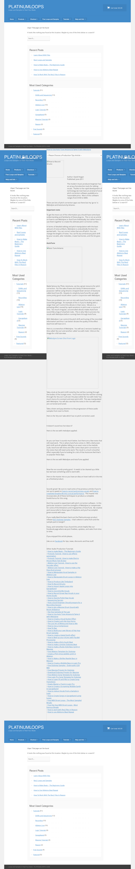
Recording (39, 100)
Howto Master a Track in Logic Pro (61, 684)
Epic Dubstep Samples (62, 519)
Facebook (59, 541)
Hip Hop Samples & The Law (59, 612)
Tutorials (66, 19)
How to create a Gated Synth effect (61, 635)
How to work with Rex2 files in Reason (62, 710)
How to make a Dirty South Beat (60, 642)
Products (21, 19)
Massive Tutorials (41, 119)
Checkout (33, 19)
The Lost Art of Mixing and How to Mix (63, 623)
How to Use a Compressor (58, 626)
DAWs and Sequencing (43, 95)
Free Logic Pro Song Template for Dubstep (64, 677)
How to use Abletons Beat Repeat (61, 712)
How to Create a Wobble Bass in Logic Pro (64, 663)
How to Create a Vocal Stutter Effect (62, 619)
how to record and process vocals (75, 491)
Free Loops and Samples (51, 19)
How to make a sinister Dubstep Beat (62, 644)
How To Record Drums (56, 584)
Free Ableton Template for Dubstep (61, 651)
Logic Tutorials (40, 110)
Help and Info (79, 19)
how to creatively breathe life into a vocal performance (73, 492)
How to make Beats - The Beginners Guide (64, 551)
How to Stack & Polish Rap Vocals (61, 598)
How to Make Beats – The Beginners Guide (49, 65)
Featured (36, 134)
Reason (38, 124)
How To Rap (52, 628)
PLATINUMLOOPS (26, 6)
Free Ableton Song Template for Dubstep (64, 675)
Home (12, 19)
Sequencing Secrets (55, 600)
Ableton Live (39, 105)
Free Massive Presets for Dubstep (61, 670)
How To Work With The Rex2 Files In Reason (49, 74)
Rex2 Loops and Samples (43, 60)
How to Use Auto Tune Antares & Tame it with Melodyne (69, 149)
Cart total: (116, 8)
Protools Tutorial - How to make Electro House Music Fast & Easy (63, 559)
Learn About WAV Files (42, 55)
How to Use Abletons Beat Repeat (46, 70)
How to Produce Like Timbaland (60, 581)
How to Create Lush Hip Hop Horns (62, 621)
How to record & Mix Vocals (59, 591)
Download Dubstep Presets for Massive (63, 672)
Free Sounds (37, 129)
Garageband (39, 114)
